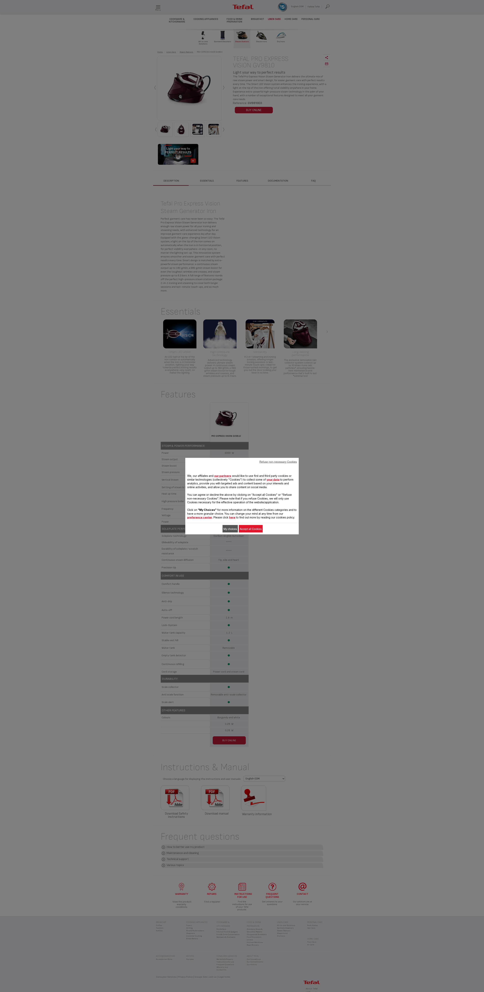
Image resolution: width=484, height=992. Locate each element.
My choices (230, 529)
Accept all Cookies (251, 529)
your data (273, 479)
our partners (222, 475)
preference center (199, 517)
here (232, 517)
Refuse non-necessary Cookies (278, 461)
